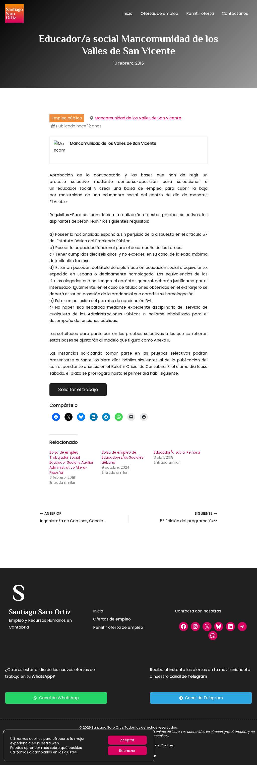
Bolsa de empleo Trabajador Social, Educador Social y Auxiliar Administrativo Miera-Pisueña (71, 462)
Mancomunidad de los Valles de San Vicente (138, 118)
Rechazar (127, 750)
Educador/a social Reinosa (177, 452)
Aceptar (127, 740)
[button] (56, 698)
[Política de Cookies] (158, 745)
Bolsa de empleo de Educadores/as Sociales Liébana (122, 457)
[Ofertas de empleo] (112, 619)
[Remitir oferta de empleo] (118, 627)
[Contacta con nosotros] (198, 611)
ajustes (70, 752)
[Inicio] (98, 611)
